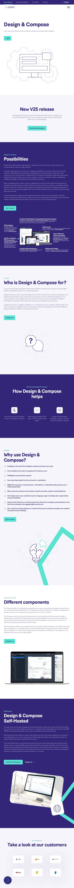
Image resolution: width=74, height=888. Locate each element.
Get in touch (10, 208)
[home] (13, 7)
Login (7, 38)
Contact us (9, 318)
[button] (66, 2)
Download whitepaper (37, 128)
